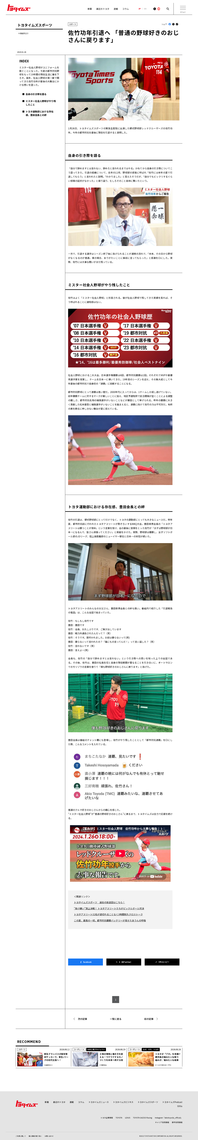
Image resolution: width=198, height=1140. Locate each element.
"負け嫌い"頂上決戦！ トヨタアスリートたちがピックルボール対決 (109, 908)
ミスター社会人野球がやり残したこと (41, 102)
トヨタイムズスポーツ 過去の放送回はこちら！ (99, 902)
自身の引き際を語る (36, 94)
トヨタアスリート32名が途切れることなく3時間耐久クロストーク (108, 914)
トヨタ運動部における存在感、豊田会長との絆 (39, 113)
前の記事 (149, 1019)
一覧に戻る (115, 1019)
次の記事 (82, 1019)
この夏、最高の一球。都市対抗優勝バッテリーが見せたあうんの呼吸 (110, 920)
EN (145, 9)
